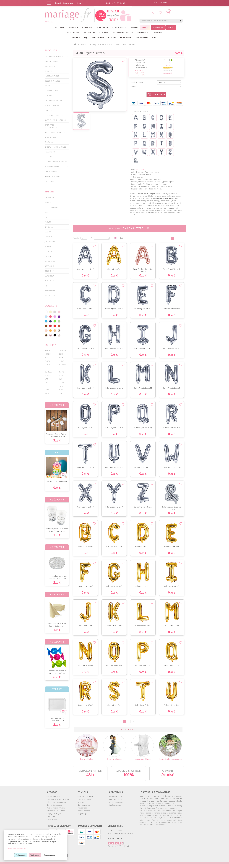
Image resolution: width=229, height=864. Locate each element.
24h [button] (168, 62)
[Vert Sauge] (59, 321)
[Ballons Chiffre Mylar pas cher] (86, 745)
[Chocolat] (46, 326)
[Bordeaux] (50, 326)
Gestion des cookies (54, 805)
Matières (51, 345)
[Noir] (55, 335)
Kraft (47, 382)
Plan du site (51, 816)
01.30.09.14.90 (115, 830)
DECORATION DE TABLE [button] (54, 56)
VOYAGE (48, 246)
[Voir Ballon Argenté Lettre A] (135, 117)
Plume (61, 361)
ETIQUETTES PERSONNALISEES (51, 126)
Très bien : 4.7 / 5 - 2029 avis (119, 846)
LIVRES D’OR (49, 157)
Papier (61, 357)
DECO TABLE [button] (59, 27)
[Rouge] (55, 326)
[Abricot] (50, 330)
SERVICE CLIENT (116, 825)
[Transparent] (59, 335)
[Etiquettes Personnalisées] (170, 745)
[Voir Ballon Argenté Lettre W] (144, 152)
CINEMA (48, 256)
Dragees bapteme (115, 796)
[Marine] (50, 321)
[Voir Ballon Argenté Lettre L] (144, 135)
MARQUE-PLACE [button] (51, 66)
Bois (47, 357)
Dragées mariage (115, 805)
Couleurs (51, 305)
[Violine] (59, 316)
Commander (159, 94)
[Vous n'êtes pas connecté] (152, 12)
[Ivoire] (50, 312)
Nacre (47, 393)
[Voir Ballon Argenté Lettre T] (161, 143)
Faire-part (81, 802)
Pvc (60, 368)
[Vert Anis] (55, 321)
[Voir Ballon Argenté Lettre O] (170, 135)
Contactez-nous (52, 819)
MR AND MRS (50, 261)
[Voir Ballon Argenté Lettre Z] (170, 152)
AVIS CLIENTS (115, 838)
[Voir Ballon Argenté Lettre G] (144, 126)
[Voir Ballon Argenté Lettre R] (153, 143)
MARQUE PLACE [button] (73, 32)
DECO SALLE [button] (73, 27)
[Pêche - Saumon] (46, 330)
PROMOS (170, 27)
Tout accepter (21, 855)
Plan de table (82, 808)
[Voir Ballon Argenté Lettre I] (161, 126)
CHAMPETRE (49, 197)
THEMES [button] (145, 27)
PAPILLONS (49, 217)
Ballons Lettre (133, 228)
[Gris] (55, 312)
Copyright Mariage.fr (54, 813)
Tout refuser (35, 855)
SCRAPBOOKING (51, 137)
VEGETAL (48, 202)
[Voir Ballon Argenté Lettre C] (153, 117)
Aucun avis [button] (168, 73)
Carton (48, 361)
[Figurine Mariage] (114, 745)
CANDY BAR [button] (103, 32)
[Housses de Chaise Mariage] (142, 745)
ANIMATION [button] (157, 32)
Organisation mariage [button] (64, 3)
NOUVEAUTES (158, 27)
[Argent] (59, 330)
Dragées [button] (134, 27)
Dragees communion (116, 799)
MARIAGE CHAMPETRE (53, 61)
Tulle (61, 386)
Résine (61, 372)
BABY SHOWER (50, 181)
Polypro (62, 365)
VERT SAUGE (49, 281)
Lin (46, 386)
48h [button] (168, 65)
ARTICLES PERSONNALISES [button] (123, 32)
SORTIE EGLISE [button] (102, 27)
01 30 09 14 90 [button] (118, 3)
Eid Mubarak (50, 295)
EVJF (46, 285)
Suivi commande (160, 2)
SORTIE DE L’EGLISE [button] (52, 105)
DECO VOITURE (89, 32)
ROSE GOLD (49, 266)
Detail (43, 418)
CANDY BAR (49, 227)
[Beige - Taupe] (55, 330)
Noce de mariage (84, 805)
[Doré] (46, 335)
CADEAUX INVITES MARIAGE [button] (55, 147)
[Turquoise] (46, 321)
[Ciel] (46, 316)
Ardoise (48, 354)
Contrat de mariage (85, 799)
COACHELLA (49, 276)
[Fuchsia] (50, 316)
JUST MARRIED (50, 241)
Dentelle (48, 372)
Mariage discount (84, 811)
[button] (112, 37)
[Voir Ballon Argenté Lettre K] (135, 135)
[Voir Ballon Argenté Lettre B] (144, 117)
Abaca (47, 350)
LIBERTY (48, 232)
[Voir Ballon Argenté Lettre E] (170, 117)
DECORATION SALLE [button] (52, 81)
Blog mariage (82, 813)
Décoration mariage (116, 802)
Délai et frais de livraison (56, 808)
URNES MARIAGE (51, 171)
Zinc (60, 393)
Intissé (48, 375)
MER (46, 212)
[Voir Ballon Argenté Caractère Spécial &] (135, 160)
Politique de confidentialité (56, 802)
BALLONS (48, 86)
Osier (61, 354)
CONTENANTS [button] (143, 32)
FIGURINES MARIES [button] (52, 166)
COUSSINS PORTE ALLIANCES (56, 161)
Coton (47, 365)
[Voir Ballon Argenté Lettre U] (170, 143)
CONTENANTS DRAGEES (54, 115)
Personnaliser (49, 855)
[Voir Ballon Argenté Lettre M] (153, 135)
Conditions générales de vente (58, 799)
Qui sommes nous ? (54, 796)
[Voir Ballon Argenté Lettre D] (161, 117)
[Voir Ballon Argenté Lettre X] (153, 152)
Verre (61, 390)
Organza (62, 350)
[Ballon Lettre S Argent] (100, 84)
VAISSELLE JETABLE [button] (52, 76)
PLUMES (48, 222)
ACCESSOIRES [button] (87, 27)
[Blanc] (46, 312)
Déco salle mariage (88, 44)
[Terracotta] (59, 326)
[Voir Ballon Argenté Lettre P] (135, 143)
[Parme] (55, 316)
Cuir (46, 368)
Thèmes (50, 191)
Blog (79, 3)
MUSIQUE (48, 251)
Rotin (61, 375)
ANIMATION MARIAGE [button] (53, 176)
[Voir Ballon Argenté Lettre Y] (161, 152)
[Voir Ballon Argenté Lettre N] (161, 135)
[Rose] (59, 312)
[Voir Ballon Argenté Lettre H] (153, 126)
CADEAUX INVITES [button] (119, 27)
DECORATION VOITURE (53, 100)
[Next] (181, 238)
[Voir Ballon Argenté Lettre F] (135, 126)
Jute (46, 379)
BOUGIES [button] (48, 71)
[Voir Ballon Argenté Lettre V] (135, 152)
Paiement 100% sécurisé (56, 811)
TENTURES (49, 95)
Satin (61, 379)
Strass (61, 382)
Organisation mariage (85, 796)
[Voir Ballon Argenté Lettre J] (170, 126)
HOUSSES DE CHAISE (53, 91)
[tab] (57, 56)
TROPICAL (48, 237)
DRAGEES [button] (48, 110)
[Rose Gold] (50, 335)
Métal (47, 390)
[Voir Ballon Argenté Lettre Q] (144, 143)
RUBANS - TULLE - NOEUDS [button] (55, 120)
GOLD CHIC (49, 271)
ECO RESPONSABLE (52, 207)
